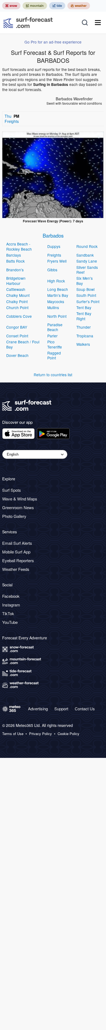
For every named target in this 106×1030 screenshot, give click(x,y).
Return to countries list (53, 374)
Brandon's (15, 269)
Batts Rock (15, 261)
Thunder (83, 327)
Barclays (13, 255)
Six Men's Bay (84, 280)
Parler (52, 335)
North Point (57, 316)
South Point (86, 295)
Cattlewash (15, 289)
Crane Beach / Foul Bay (22, 344)
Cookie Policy (68, 733)
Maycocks (55, 301)
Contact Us (85, 708)
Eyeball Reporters (18, 560)
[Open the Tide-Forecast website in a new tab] (57, 5)
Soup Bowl (85, 289)
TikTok (8, 613)
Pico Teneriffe (54, 344)
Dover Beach (17, 355)
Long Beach (57, 289)
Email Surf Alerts (17, 543)
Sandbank (85, 255)
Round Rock (87, 246)
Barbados (53, 235)
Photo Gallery (14, 516)
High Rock (56, 281)
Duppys (53, 246)
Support (61, 708)
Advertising (38, 708)
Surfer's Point (87, 301)
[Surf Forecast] (28, 22)
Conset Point (17, 335)
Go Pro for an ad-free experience (53, 42)
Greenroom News (18, 507)
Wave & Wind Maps (19, 499)
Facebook (11, 596)
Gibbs (52, 269)
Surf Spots (11, 490)
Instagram (11, 605)
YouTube (10, 622)
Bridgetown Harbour (16, 280)
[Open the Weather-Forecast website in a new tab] (78, 5)
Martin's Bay (57, 295)
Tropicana (84, 335)
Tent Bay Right (83, 316)
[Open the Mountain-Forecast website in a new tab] (35, 5)
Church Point (17, 307)
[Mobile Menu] (98, 22)
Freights (54, 255)
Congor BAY (16, 327)
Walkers (83, 344)
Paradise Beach (55, 327)
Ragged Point (54, 355)
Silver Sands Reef (87, 269)
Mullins (53, 307)
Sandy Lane (86, 261)
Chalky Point (17, 301)
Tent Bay (83, 307)
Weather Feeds (15, 569)
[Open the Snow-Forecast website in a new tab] (11, 5)
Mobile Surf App (16, 552)
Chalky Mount (18, 295)
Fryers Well (57, 261)
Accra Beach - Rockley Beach (19, 246)
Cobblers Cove (19, 316)
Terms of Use (12, 733)
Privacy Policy (40, 733)
